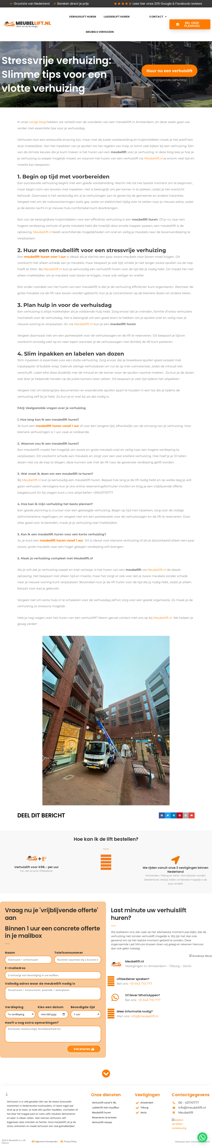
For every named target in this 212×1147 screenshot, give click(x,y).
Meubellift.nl (153, 158)
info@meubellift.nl (144, 1016)
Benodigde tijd (83, 1007)
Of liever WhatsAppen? (142, 995)
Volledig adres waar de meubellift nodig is (40, 984)
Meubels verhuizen (100, 32)
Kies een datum (50, 1007)
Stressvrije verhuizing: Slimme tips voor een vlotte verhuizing (56, 74)
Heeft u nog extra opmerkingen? (32, 1023)
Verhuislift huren (82, 17)
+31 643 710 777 (140, 983)
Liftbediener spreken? (133, 979)
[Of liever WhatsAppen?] (115, 997)
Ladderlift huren (117, 17)
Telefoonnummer (68, 953)
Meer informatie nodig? (135, 1011)
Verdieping (14, 1007)
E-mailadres (15, 968)
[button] (162, 815)
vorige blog (37, 122)
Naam (10, 953)
